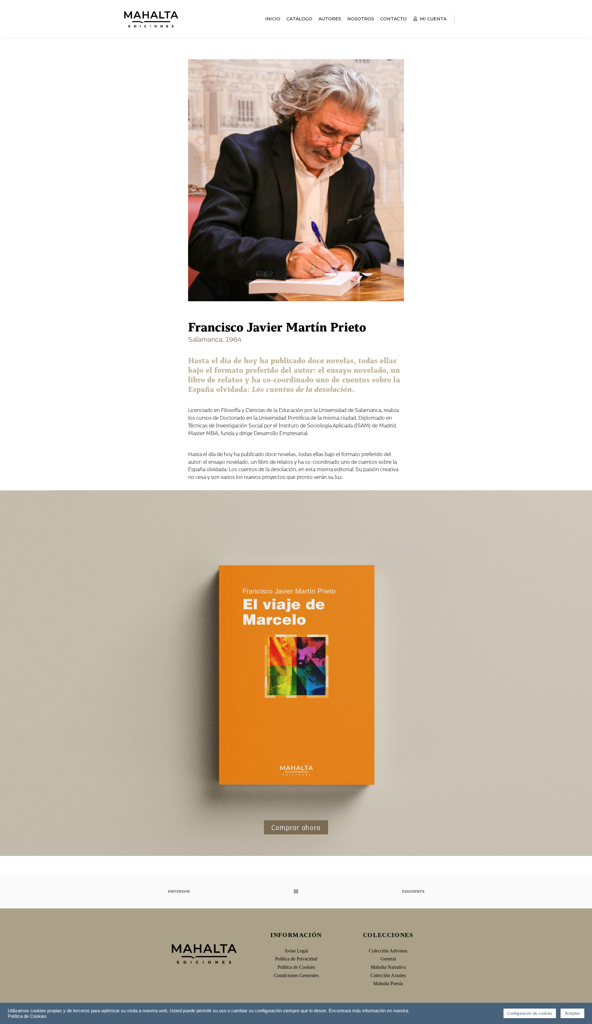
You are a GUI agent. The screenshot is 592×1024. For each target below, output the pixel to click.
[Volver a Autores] (296, 891)
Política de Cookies (296, 967)
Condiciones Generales (296, 975)
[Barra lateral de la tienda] (464, 19)
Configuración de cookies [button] (529, 1013)
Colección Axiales (388, 975)
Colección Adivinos (388, 950)
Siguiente (413, 891)
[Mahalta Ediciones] (151, 19)
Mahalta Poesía (388, 983)
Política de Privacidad (296, 958)
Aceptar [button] (572, 1013)
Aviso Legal (296, 950)
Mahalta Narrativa (388, 967)
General (388, 958)
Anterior (178, 891)
